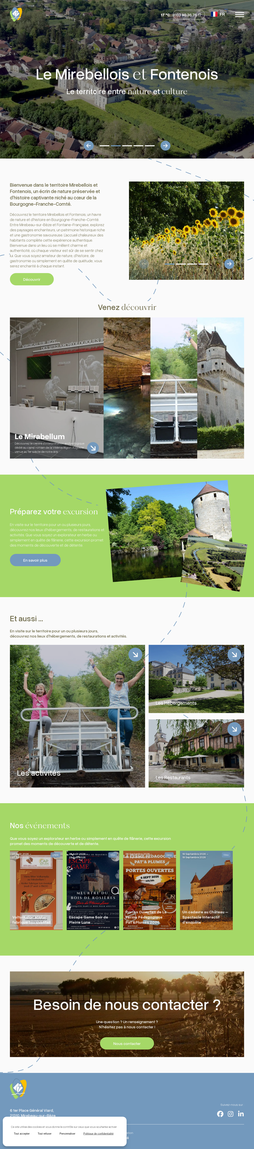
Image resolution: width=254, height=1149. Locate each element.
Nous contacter (127, 1043)
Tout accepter (22, 1133)
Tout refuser (44, 1133)
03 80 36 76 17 (188, 14)
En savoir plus (35, 560)
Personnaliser (67, 1133)
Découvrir (31, 279)
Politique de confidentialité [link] (98, 1133)
